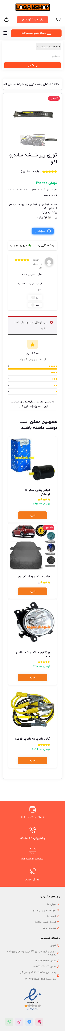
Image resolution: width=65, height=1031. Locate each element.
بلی (35, 297)
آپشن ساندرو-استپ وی (23, 205)
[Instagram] (19, 1022)
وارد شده (19, 322)
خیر (36, 305)
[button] (32, 515)
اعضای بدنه (44, 84)
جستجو (32, 65)
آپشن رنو (43, 205)
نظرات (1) (40, 231)
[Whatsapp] (9, 1022)
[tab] (43, 231)
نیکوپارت (46, 212)
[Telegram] (29, 1022)
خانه (56, 84)
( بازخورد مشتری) (31, 171)
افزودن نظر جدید (18, 245)
